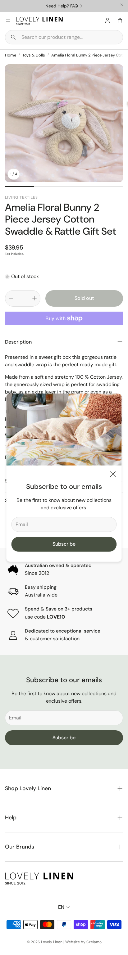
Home (10, 55)
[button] (64, 37)
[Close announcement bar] (121, 4)
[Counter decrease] (10, 298)
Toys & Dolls (33, 55)
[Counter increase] (34, 298)
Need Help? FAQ (61, 6)
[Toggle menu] (8, 20)
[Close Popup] (113, 475)
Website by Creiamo (83, 941)
